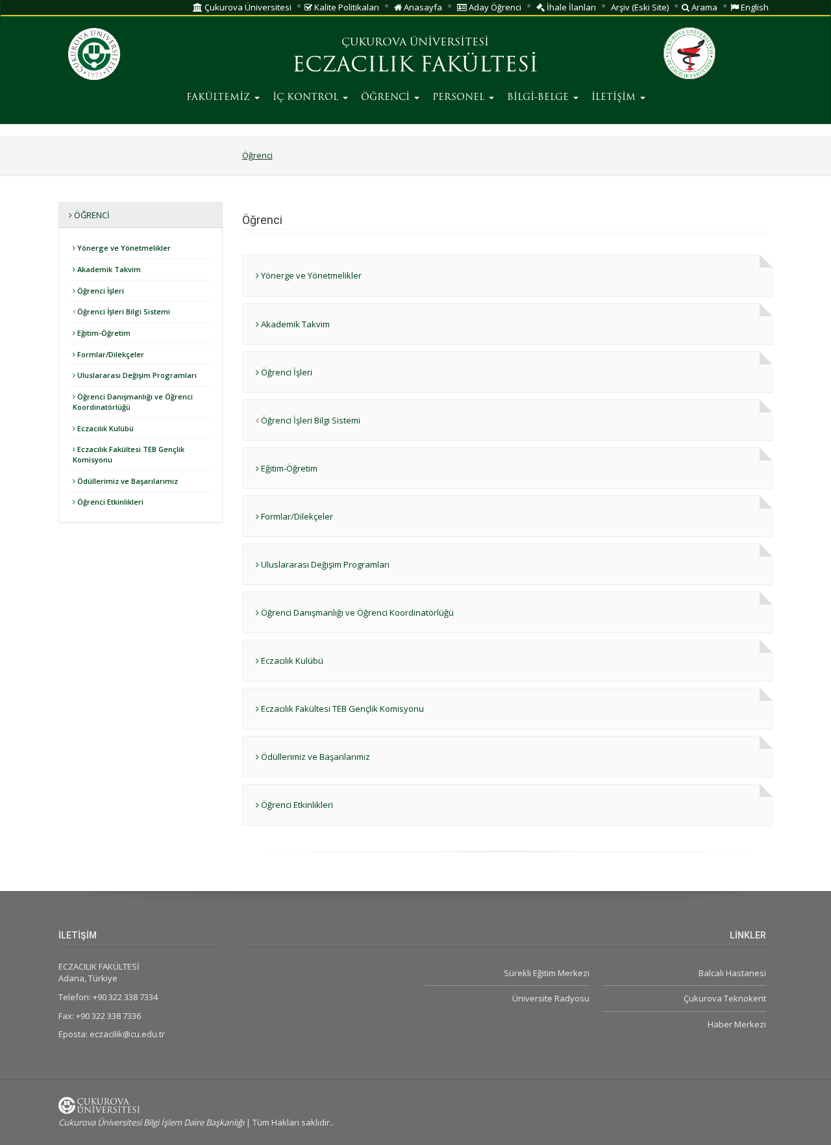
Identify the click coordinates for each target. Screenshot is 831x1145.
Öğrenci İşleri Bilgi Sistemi (122, 311)
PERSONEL (460, 98)
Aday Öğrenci (494, 7)
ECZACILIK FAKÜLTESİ (415, 66)
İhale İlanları (570, 7)
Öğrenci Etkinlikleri (109, 502)
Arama (703, 7)
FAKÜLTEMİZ (219, 98)
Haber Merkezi (737, 1024)
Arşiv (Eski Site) (640, 7)
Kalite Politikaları (345, 7)
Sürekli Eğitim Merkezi (546, 973)
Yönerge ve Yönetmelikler (123, 248)
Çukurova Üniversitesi (247, 7)
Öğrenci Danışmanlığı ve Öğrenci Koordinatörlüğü (133, 402)
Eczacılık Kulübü (104, 428)
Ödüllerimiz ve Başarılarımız (126, 481)
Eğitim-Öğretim (102, 333)
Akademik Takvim (108, 269)
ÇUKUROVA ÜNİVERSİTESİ (415, 43)
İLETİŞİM (615, 98)
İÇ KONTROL (307, 98)
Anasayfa (422, 7)
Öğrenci (257, 155)
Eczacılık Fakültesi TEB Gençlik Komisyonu (128, 454)
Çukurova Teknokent (725, 998)
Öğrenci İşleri (99, 291)
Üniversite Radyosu (550, 998)
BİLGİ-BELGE (539, 98)
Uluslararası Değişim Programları (136, 375)
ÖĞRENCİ (387, 98)
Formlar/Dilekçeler (109, 354)
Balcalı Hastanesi (732, 973)
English (754, 7)
